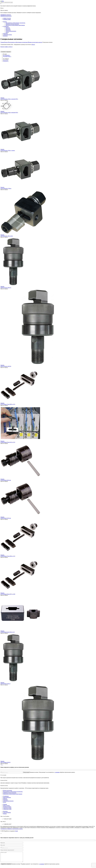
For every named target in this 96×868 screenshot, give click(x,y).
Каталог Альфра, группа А (6, 46)
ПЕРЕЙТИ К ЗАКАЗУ (6, 14)
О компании (6, 26)
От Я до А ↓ (5, 61)
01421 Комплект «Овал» (6, 188)
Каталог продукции (7, 790)
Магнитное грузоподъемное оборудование (15, 25)
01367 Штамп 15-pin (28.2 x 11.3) (8, 404)
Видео (7, 32)
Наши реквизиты (7, 797)
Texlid (16, 831)
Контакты (5, 35)
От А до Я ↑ (5, 59)
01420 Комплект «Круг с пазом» (8, 150)
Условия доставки (7, 806)
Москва (5, 813)
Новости (8, 27)
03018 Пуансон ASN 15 (6, 287)
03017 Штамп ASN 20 (5, 762)
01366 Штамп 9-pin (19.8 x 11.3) (8, 632)
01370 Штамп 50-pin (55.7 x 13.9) (8, 594)
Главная (2, 42)
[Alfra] (2, 1)
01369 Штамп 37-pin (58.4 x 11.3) (8, 556)
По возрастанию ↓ (7, 56)
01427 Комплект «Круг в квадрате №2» (9, 112)
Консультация (26, 772)
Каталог (5, 21)
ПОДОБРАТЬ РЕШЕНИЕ (6, 864)
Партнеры (8, 28)
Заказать (2, 97)
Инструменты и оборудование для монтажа (15, 22)
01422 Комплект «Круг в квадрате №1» (9, 99)
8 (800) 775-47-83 (7, 18)
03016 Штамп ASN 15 (5, 683)
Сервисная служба (7, 809)
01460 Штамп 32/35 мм (6, 518)
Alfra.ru (33, 44)
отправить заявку (7, 19)
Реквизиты (8, 29)
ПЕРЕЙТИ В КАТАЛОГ (6, 16)
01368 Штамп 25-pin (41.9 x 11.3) (8, 442)
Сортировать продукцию (6, 51)
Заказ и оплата (6, 805)
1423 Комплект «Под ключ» (7, 236)
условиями (57, 772)
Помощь (5, 804)
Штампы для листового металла (35, 42)
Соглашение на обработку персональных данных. (12, 828)
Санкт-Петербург (7, 812)
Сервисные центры (7, 34)
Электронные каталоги (11, 31)
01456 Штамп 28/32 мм (6, 480)
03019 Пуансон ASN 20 (6, 366)
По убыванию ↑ (6, 55)
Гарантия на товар (7, 807)
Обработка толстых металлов (12, 24)
